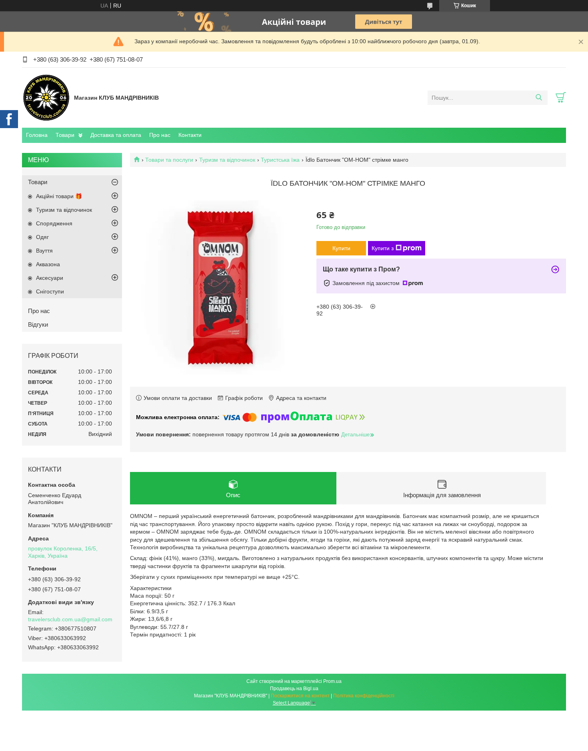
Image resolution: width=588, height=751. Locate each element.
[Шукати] (539, 97)
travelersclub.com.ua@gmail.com (70, 619)
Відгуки (38, 324)
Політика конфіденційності (363, 696)
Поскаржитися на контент (300, 696)
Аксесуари (49, 278)
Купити (341, 248)
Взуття (44, 250)
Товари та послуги (169, 160)
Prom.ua (332, 681)
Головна (37, 135)
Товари (65, 135)
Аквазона (48, 264)
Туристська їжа (280, 160)
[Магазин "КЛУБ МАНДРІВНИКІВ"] (46, 97)
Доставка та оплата (115, 135)
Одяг (42, 237)
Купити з (383, 248)
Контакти (190, 135)
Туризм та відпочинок (227, 160)
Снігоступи (50, 291)
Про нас (159, 135)
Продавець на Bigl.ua (294, 688)
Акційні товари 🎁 (59, 196)
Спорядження (54, 223)
